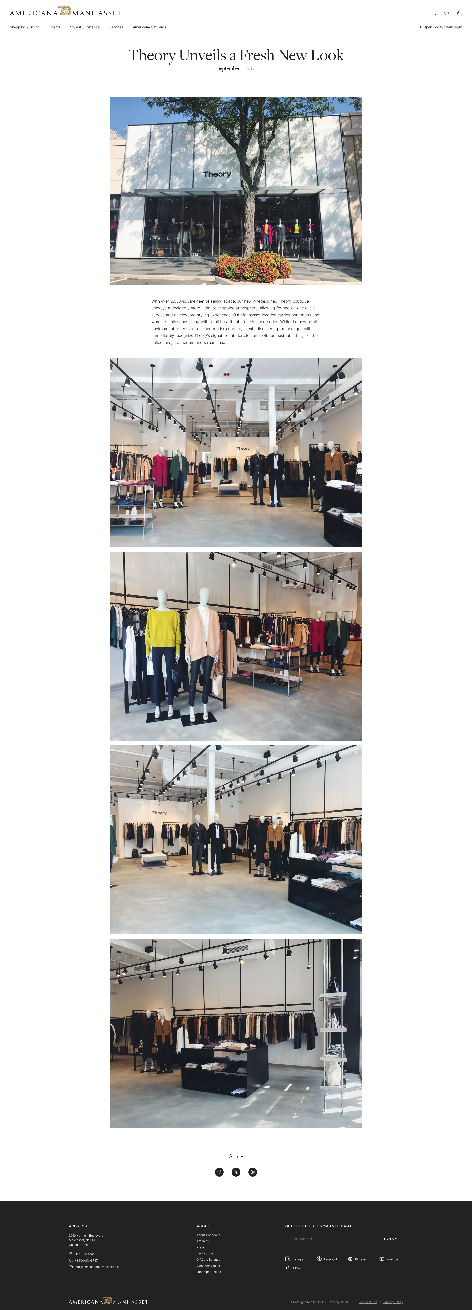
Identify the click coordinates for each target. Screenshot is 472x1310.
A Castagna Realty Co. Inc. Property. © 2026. (321, 1302)
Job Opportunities (209, 1272)
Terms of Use (368, 1302)
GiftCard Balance (208, 1259)
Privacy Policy (393, 1302)
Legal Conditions (208, 1265)
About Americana (208, 1235)
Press (200, 1247)
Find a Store (205, 1253)
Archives (203, 1241)
